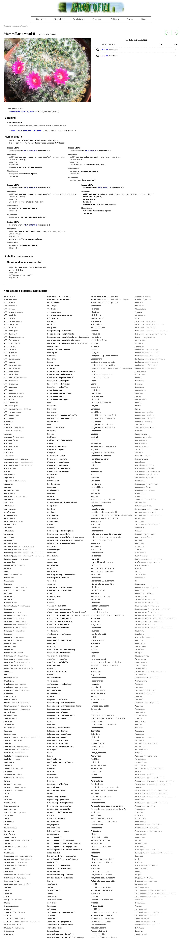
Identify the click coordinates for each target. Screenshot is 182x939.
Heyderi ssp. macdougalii (59, 806)
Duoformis (51, 412)
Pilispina (95, 853)
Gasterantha (52, 565)
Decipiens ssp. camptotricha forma (63, 340)
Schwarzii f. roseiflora (146, 500)
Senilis (138, 531)
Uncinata (139, 728)
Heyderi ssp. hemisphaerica (60, 803)
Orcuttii (95, 740)
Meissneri (95, 525)
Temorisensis (141, 662)
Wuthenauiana (141, 884)
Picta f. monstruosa (100, 841)
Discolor (51, 368)
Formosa (50, 528)
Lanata (94, 350)
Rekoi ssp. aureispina (145, 322)
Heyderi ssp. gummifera (58, 800)
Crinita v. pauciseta (14, 928)
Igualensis (52, 884)
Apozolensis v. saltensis (16, 497)
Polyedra (95, 866)
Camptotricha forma (13, 740)
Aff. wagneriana (11, 415)
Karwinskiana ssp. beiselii (60, 934)
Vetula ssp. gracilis (145, 775)
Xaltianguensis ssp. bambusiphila (151, 891)
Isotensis (51, 903)
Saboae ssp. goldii (144, 412)
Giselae (50, 600)
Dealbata (51, 325)
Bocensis (8, 634)
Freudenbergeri (54, 550)
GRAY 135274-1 (105, 188)
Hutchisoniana (53, 872)
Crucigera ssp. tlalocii (58, 297)
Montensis (95, 619)
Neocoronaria (97, 681)
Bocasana (8, 609)
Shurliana (139, 544)
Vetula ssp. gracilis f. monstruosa (151, 790)
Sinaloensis (140, 553)
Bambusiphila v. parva (14, 565)
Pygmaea (138, 312)
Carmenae (8, 772)
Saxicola (139, 453)
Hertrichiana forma (56, 790)
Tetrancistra (141, 681)
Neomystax (95, 684)
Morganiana (96, 625)
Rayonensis (140, 315)
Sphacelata (140, 584)
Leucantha (95, 387)
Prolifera (95, 909)
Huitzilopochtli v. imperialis (61, 856)
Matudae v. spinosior (101, 503)
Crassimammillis (11, 906)
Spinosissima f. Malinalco (147, 612)
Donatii (50, 403)
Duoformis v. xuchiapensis (59, 418)
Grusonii (51, 675)
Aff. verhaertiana (12, 412)
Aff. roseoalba (11, 403)
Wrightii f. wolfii (144, 878)
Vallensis (139, 740)
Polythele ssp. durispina (103, 878)
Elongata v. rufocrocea (58, 472)
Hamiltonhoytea (54, 759)
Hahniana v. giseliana (57, 744)
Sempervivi (140, 528)
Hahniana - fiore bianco (58, 728)
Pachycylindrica (98, 753)
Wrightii (139, 875)
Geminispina (52, 572)
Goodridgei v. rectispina (59, 640)
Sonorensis (140, 578)
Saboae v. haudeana (144, 422)
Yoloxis (138, 906)
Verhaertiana (141, 762)
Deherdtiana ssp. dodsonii (59, 350)
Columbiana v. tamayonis (15, 866)
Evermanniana (53, 500)
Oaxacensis (96, 709)
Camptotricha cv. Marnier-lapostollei (22, 737)
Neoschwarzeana (98, 690)
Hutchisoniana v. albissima (60, 878)
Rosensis (139, 384)
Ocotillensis (97, 728)
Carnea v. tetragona (13, 790)
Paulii (94, 775)
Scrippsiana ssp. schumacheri (149, 509)
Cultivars (114, 19)
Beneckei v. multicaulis (15, 587)
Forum (130, 19)
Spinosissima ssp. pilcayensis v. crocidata (155, 619)
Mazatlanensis (97, 509)
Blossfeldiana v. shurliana (17, 606)
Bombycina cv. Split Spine (16, 656)
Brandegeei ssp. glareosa (16, 687)
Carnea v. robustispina (15, 787)
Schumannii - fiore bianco (147, 484)
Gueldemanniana (54, 678)
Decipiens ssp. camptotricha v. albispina (67, 343)
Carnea (7, 781)
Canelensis (9, 762)
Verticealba (140, 765)
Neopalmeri (96, 687)
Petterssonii (97, 825)
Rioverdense (140, 372)
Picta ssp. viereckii (101, 847)
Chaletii (8, 819)
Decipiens (51, 328)
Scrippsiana (140, 503)
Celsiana (8, 800)
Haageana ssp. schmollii (58, 719)
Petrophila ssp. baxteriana (104, 822)
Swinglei (139, 653)
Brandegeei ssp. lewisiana (16, 690)
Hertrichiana (53, 787)
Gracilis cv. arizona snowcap (61, 650)
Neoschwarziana (98, 694)
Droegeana (51, 406)
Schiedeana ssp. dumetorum (147, 472)
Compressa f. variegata (15, 878)
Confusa (7, 887)
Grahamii (51, 669)
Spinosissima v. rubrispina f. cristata (153, 628)
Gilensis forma (54, 597)
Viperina (139, 812)
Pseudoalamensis (98, 925)
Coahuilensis (10, 837)
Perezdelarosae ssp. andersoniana (107, 806)
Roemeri (138, 378)
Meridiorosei (97, 553)
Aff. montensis (11, 381)
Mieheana (95, 594)
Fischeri (51, 509)
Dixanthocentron (54, 390)
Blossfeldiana (10, 603)
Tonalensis (140, 712)
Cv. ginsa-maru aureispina (59, 315)
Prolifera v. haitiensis (102, 919)
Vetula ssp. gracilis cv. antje (150, 778)
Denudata (51, 356)
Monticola (95, 622)
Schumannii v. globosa (145, 490)
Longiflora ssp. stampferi (103, 415)
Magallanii (96, 443)
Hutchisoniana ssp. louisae (60, 875)
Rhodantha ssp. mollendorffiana (150, 359)
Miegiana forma (98, 590)
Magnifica (95, 450)
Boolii (7, 675)
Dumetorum (51, 409)
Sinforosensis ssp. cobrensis (149, 559)
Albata (7, 425)
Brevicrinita (10, 697)
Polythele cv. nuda (100, 872)
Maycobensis (96, 506)
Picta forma (96, 844)
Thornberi (139, 700)
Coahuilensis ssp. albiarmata (18, 841)
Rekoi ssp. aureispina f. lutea (150, 325)
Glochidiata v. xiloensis (59, 634)
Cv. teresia (52, 318)
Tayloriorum (140, 659)
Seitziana (139, 522)
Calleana (8, 731)
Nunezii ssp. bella (100, 706)
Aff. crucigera (11, 331)
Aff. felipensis (11, 340)
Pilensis (95, 850)
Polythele (95, 869)
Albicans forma (11, 440)
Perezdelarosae (98, 803)
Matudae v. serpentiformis (103, 500)
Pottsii (94, 897)
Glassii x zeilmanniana (58, 628)
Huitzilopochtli (54, 837)
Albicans (8, 434)
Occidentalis (97, 722)
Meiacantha (96, 522)
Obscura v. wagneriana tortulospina (108, 719)
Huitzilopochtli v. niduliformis (62, 859)
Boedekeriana (10, 644)
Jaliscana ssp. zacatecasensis (61, 912)
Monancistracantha (99, 612)
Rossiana (139, 393)
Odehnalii (95, 731)
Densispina (52, 353)
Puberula (139, 303)
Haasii (50, 722)
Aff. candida (10, 315)
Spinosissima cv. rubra (146, 600)
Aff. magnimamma (11, 372)
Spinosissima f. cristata (147, 606)
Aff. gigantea (10, 353)
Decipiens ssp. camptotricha (60, 334)
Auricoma (8, 528)
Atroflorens (9, 512)
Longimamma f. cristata (102, 425)
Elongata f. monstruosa (58, 462)
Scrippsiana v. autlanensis (148, 515)
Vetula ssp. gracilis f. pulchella (151, 794)
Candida (7, 744)
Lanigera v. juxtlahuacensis (104, 356)
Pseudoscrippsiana (143, 300)
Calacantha (9, 725)
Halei (49, 753)
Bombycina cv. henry (13, 653)
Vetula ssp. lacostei (145, 806)
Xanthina (139, 900)
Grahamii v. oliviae (56, 672)
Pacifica (95, 759)
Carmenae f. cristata (14, 778)
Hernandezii (52, 778)
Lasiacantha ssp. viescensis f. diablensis (111, 368)
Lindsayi (95, 400)
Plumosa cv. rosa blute (102, 859)
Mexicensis (96, 556)
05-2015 (104, 50)
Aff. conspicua (11, 325)
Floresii (51, 525)
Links (143, 19)
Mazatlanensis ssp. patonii (104, 512)
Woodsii (138, 872)
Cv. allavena (53, 303)
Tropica (138, 719)
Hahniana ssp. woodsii (57, 737)
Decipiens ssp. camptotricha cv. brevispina (68, 337)
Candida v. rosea (12, 759)
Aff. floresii (10, 347)
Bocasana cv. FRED (12, 612)
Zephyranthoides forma (145, 922)
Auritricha (9, 537)
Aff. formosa (10, 350)
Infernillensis (54, 891)
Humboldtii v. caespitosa (59, 869)
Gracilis (51, 647)
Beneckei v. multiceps (14, 590)
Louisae (94, 434)
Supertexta (140, 644)
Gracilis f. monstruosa (58, 656)
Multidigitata (97, 640)
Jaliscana (51, 909)
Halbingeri (52, 750)
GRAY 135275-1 (31, 151)
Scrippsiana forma (143, 506)
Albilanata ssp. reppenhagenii (18, 462)
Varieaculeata (141, 750)
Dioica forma (53, 365)
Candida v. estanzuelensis (16, 756)
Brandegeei (9, 681)
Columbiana (9, 853)
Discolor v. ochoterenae (58, 384)
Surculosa (139, 650)
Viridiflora (140, 819)
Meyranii (95, 559)
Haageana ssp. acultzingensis (61, 703)
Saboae (138, 409)
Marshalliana (97, 487)
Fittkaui (51, 512)
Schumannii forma (143, 487)
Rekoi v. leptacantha (145, 337)
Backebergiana (10, 544)
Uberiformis (140, 722)
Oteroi (94, 750)
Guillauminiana (54, 690)
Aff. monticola (11, 384)
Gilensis (51, 594)
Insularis (51, 897)
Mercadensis (96, 550)
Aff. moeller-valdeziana (15, 378)
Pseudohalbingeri (99, 931)
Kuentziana (96, 337)
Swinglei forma (142, 656)
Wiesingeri (140, 847)
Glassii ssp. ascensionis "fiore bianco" (66, 612)
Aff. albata (9, 303)
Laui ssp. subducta (100, 378)
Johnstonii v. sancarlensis (60, 925)
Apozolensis (9, 494)
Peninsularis (97, 781)
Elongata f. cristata (57, 459)
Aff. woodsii (10, 418)
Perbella (95, 794)
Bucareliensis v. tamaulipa (17, 709)
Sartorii (139, 450)
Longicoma (95, 409)
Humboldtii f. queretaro (58, 866)
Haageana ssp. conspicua (58, 709)
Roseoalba (139, 387)
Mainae (94, 465)
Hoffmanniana (53, 822)
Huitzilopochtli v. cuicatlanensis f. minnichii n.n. (65, 851)
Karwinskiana (53, 931)
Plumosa (94, 856)
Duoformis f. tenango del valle (62, 415)
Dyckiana (51, 431)
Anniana (7, 487)
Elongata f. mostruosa (57, 465)
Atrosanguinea (10, 515)
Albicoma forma (11, 447)
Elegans (50, 443)
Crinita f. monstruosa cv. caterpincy (22, 922)
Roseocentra (140, 390)
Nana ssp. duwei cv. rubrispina (106, 662)
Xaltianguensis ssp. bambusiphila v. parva (155, 894)
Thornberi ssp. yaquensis (147, 703)
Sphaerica (139, 590)
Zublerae (139, 931)
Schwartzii (140, 494)
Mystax (94, 650)
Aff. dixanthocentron (14, 337)
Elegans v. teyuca (55, 450)
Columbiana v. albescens (15, 862)
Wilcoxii (139, 856)
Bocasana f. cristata (14, 619)
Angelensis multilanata (15, 481)
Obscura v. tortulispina (102, 715)
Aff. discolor (10, 334)
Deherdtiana (52, 347)
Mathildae (95, 494)
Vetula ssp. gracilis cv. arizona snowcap (154, 781)
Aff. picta (9, 400)
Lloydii (94, 406)
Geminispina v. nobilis (58, 578)
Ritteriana (140, 375)
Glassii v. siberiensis (58, 625)
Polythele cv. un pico (101, 875)
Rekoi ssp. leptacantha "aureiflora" (152, 331)
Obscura (94, 712)
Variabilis (140, 747)
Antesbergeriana (11, 490)
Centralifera (10, 803)
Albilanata (9, 456)
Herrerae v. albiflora (57, 784)
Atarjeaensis (10, 509)
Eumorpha (51, 494)
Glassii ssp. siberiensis (59, 619)
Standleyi (139, 634)
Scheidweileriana (143, 456)
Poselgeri (95, 894)
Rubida (138, 397)
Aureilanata (9, 519)
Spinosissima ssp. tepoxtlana (149, 622)
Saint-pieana (141, 434)
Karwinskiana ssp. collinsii (104, 297)
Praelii (94, 903)
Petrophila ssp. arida (101, 819)
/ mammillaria (16, 26)
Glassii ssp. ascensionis (59, 609)
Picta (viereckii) (99, 837)
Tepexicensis (141, 665)
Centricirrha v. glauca (15, 812)
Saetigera (139, 425)
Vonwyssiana (140, 834)
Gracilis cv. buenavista (58, 653)
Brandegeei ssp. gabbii (15, 684)
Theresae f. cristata (145, 694)
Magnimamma (96, 462)
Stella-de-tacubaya (144, 637)
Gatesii (50, 569)
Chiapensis (9, 822)
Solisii (138, 572)
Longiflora (96, 412)
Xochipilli (140, 903)
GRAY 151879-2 (31, 188)
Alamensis (8, 422)
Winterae (139, 862)
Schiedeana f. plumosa (145, 469)
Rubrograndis (141, 400)
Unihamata (139, 731)
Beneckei (8, 584)
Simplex (138, 550)
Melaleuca (95, 528)
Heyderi (50, 794)
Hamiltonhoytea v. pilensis (60, 762)
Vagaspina (139, 734)
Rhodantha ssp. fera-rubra (147, 353)
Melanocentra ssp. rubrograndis (106, 537)
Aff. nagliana (10, 387)
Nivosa (94, 697)
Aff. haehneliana (12, 359)
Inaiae (50, 887)
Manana (94, 475)
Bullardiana (9, 712)
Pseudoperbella (98, 934)
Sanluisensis (141, 443)
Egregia (50, 434)
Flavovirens (52, 522)
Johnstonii (52, 919)
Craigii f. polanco (13, 900)
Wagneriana (140, 837)
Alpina (7, 472)
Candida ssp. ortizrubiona (16, 750)
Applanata (8, 500)
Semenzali (97, 19)
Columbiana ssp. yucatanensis (18, 859)
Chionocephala (10, 828)
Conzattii (8, 891)
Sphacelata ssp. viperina (147, 587)
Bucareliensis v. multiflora (17, 706)
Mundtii (94, 647)
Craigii (7, 897)
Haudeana (51, 769)
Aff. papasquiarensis (14, 393)
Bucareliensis (10, 700)
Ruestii (138, 403)
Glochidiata (52, 631)
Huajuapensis (53, 825)
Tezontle (139, 684)
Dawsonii (51, 322)
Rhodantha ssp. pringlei (146, 362)
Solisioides (140, 575)
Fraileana (51, 547)
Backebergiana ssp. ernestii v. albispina (24, 553)
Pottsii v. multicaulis (102, 900)
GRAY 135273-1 (31, 225)
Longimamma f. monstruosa (103, 428)
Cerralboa (8, 816)
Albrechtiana (10, 469)
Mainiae (94, 469)
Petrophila (96, 816)
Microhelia (96, 575)
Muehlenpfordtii (98, 634)
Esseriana (51, 487)
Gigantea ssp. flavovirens (59, 590)
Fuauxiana (51, 553)
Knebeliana (96, 322)
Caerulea (8, 722)
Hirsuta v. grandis (56, 819)
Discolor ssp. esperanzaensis (61, 372)
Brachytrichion (11, 678)
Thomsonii (139, 697)
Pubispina (139, 306)
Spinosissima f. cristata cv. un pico (152, 609)
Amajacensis (9, 475)
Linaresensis (97, 397)
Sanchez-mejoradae (143, 437)
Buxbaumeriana (10, 715)
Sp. (136, 581)
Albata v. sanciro (12, 431)
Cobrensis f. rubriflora (15, 847)
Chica (6, 825)
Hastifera (51, 765)
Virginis (139, 816)
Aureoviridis (10, 525)
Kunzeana (95, 347)
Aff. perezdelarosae (13, 397)
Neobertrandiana (98, 678)
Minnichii (95, 600)
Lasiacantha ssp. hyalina (103, 365)
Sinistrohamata (142, 565)
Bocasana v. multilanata (15, 628)
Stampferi (139, 631)
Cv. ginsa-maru (54, 312)
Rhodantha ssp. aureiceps (147, 350)
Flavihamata (52, 519)
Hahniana (51, 725)
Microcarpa (96, 565)
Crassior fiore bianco (14, 912)
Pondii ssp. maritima (101, 887)
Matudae (94, 497)
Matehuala (95, 490)
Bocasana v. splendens (14, 631)
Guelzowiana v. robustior (59, 684)
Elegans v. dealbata (56, 447)
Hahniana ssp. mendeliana (59, 734)
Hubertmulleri (53, 828)
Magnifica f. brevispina (102, 453)
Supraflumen (140, 647)
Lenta (93, 381)
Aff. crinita (10, 328)
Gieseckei (51, 581)
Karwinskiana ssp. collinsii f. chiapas (110, 300)
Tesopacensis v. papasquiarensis (150, 672)
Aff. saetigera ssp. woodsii (17, 409)
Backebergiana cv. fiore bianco (19, 547)
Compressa (8, 872)
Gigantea (51, 584)
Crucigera (8, 934)
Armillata (8, 503)
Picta (93, 834)
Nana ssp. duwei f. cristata (104, 665)
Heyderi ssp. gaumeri (57, 797)
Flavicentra (52, 515)
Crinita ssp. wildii (13, 925)
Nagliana (95, 653)
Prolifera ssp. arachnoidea (104, 912)
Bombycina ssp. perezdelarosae (18, 669)
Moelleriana (96, 609)
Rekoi (137, 318)
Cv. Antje (51, 306)
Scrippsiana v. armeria (146, 512)
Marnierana (96, 484)
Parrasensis (96, 772)
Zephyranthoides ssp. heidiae (149, 925)
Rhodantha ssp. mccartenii (147, 356)
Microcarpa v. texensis (102, 572)
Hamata (50, 756)
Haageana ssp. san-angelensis (61, 715)
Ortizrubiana (97, 747)
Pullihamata (140, 309)
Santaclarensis (142, 447)
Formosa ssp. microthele (58, 534)
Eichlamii (51, 437)
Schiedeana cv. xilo (144, 465)
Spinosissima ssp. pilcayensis (149, 615)
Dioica (50, 362)
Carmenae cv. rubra (13, 775)
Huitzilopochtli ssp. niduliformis (63, 844)
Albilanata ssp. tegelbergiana (18, 465)
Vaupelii (139, 753)
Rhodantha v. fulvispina (146, 365)
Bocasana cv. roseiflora (15, 615)
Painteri (95, 762)
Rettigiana (140, 340)
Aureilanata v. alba (13, 522)
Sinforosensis (141, 556)
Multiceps (95, 637)
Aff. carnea (9, 318)
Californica (9, 728)
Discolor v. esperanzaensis (60, 378)
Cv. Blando (52, 309)
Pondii (94, 884)
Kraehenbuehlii (98, 328)
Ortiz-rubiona (97, 744)
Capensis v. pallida (13, 769)
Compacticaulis (11, 869)
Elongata (51, 453)
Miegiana (95, 587)
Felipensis (52, 506)
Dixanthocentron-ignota (58, 400)
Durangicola (52, 422)
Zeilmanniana (141, 909)
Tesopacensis (141, 669)
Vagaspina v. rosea (144, 737)
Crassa (7, 903)
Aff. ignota (9, 362)
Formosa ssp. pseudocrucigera (61, 544)
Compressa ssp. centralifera (17, 884)
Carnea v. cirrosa (12, 784)
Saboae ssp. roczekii (145, 418)
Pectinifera (96, 778)
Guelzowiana (52, 681)
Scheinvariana (141, 459)
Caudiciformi (78, 19)
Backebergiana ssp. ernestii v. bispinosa (24, 556)
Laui (93, 372)
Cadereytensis (10, 719)
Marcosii (95, 478)
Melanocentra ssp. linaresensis (106, 534)
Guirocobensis (53, 694)
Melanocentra (97, 531)
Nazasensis (96, 672)
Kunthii (94, 343)
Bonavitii (8, 672)
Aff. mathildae (11, 375)
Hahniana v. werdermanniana (60, 747)
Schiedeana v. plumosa (145, 478)
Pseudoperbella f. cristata (104, 937)
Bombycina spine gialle (15, 665)
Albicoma (8, 443)
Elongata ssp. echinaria (58, 469)
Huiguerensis (53, 834)
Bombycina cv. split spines (17, 659)
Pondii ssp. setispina (101, 891)
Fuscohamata (52, 556)
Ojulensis (95, 737)
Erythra (50, 478)
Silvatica (139, 547)
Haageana (51, 697)
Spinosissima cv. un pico (147, 603)
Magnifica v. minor (100, 459)
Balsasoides (9, 562)
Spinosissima (141, 597)
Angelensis (9, 478)
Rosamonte (139, 381)
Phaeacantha (96, 828)
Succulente (59, 19)
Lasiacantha (96, 359)
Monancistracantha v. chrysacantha (107, 615)
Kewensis (95, 309)
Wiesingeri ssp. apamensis (147, 850)
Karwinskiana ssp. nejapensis (105, 303)
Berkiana (8, 594)
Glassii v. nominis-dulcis (59, 622)
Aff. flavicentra (12, 343)
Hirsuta (50, 816)
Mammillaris (96, 472)
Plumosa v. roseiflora (101, 862)
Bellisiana (9, 581)
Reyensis (139, 343)
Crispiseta (9, 931)
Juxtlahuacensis (54, 928)
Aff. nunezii (10, 390)
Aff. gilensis (10, 356)
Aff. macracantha (12, 368)
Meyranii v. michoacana (102, 562)
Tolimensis (140, 709)
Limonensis (96, 393)
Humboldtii (52, 862)
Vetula (138, 772)
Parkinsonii (96, 769)
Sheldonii (139, 540)
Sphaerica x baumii (144, 594)
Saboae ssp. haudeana (145, 415)
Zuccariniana (141, 934)
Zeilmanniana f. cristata (147, 916)
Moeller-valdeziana (100, 606)
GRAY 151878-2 (92, 151)
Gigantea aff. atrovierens (59, 587)
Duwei (49, 425)
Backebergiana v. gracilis (16, 559)
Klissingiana (97, 318)
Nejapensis (96, 675)
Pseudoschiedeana (143, 297)
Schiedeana (140, 462)
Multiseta (95, 644)
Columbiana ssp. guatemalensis (18, 856)
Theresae (139, 687)
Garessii (51, 559)
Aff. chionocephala (13, 322)
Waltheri (139, 841)
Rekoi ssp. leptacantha (146, 328)
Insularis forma (54, 900)
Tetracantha (140, 675)
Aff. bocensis (10, 306)
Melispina (95, 544)
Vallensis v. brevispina (146, 744)
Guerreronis (52, 687)
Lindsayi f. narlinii (101, 403)
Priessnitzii (97, 906)
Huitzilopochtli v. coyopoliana (62, 847)
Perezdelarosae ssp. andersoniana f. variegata (108, 810)
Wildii (138, 859)
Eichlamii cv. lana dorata (59, 440)
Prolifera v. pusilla (101, 922)
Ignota (50, 881)
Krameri (94, 331)
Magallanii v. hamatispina (103, 447)
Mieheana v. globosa (100, 597)
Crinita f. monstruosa (14, 919)
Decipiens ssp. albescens (59, 331)
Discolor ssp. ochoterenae (59, 375)
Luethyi (94, 437)
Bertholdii (9, 600)
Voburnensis (140, 822)
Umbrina (138, 725)
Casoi (6, 797)
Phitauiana (96, 831)
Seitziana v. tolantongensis (148, 525)
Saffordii (139, 431)
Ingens (50, 894)
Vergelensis (140, 759)
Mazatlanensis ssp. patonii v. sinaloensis (111, 515)
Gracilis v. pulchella (57, 662)
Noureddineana (97, 700)
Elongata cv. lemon (56, 456)
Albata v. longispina (14, 428)
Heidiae (50, 772)
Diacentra (51, 359)
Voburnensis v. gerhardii (147, 828)
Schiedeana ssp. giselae (146, 475)
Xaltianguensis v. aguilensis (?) (151, 897)
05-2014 (104, 56)
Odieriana (95, 734)
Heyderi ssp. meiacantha (58, 809)
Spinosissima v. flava (145, 625)
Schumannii (140, 481)
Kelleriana (96, 306)
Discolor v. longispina (58, 381)
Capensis (8, 765)
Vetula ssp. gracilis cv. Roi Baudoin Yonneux (152, 785)
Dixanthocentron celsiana (59, 393)
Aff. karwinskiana (12, 365)
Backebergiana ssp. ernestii (17, 550)
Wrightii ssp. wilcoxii (146, 881)
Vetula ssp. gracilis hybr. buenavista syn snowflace (155, 798)
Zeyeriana (139, 928)
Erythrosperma (53, 484)
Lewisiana (95, 390)
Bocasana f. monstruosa (15, 622)
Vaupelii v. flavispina (146, 756)
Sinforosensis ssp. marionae (148, 562)
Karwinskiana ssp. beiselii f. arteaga (65, 937)
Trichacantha (141, 715)
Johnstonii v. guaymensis (59, 922)
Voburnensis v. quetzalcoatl (148, 831)
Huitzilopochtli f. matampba (60, 841)
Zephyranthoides (142, 919)
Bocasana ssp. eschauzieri (16, 625)
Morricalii (96, 628)
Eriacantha (52, 475)
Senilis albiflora (143, 537)
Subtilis (139, 640)
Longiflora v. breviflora (103, 418)
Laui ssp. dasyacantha (101, 375)
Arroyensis (9, 506)
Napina (94, 669)
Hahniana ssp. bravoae (57, 731)
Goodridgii (52, 644)
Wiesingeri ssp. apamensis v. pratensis (153, 853)
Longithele (96, 431)
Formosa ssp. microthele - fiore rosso (65, 537)
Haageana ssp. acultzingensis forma (64, 706)
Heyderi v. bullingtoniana (59, 812)
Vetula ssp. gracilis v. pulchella (151, 803)
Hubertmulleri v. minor (58, 831)
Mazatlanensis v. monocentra (104, 519)
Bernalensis (9, 597)
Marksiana (95, 481)
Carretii (8, 794)
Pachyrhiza (96, 756)
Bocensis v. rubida (13, 640)
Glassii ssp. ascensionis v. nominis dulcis (68, 615)
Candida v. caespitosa (14, 753)
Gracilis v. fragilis (57, 659)
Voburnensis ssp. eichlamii (148, 825)
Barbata (7, 569)
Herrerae (51, 781)
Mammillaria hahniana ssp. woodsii (22, 112)
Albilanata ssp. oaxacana (16, 459)
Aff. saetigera (11, 406)
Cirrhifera (9, 831)
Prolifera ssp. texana (101, 916)
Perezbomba (96, 800)
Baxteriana (9, 578)
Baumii (7, 572)
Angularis (8, 484)
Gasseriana (52, 562)
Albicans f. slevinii (14, 437)
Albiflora (8, 453)
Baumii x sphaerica (13, 575)
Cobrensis (8, 844)
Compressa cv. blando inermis (18, 875)
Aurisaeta (8, 534)
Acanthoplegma (10, 300)
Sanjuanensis (141, 440)
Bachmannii (9, 540)
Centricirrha (10, 809)
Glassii (50, 603)
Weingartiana (141, 844)
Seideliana (140, 519)
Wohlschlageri (141, 869)
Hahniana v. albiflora (57, 740)
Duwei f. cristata (55, 428)
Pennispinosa (97, 784)
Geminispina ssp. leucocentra (61, 575)
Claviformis (9, 834)
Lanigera (95, 353)
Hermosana (51, 775)
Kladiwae (95, 312)
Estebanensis (53, 490)
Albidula (8, 450)
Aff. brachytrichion (13, 312)
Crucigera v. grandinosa (58, 300)
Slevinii (139, 569)
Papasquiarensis (98, 765)
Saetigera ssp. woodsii (146, 428)
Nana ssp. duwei (98, 659)
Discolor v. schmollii (57, 387)
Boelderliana (10, 647)
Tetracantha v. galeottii (147, 678)
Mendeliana (96, 547)
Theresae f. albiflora (145, 690)
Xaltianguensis (142, 887)
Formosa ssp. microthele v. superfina (65, 540)
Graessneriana (53, 665)
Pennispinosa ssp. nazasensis (105, 787)
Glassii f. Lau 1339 (56, 606)
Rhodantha (139, 347)
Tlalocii (139, 706)
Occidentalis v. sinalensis (104, 725)
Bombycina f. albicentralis (17, 662)
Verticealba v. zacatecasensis (149, 769)
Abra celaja (9, 297)
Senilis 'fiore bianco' (146, 534)
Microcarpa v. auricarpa (102, 569)
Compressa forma (11, 881)
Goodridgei (52, 637)
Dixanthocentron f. (56, 397)
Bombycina (8, 650)
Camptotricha (10, 734)
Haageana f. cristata (57, 700)
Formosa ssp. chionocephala (60, 531)
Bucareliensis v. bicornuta (17, 703)
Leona (93, 384)
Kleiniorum (96, 315)
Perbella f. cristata (101, 797)
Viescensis (140, 809)
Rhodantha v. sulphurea (146, 368)
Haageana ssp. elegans (57, 712)
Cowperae (8, 894)
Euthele (50, 497)
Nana (93, 656)
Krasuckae (95, 334)
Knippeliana (96, 325)
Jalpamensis (52, 916)
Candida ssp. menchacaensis (17, 747)
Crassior (8, 909)
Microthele (96, 578)
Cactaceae (41, 19)
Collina (7, 850)
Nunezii (94, 703)
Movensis (95, 631)
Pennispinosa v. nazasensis (104, 790)
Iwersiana (51, 906)
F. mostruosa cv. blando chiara (62, 503)
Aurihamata (9, 531)
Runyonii (139, 406)
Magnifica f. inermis (101, 456)
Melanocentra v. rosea (101, 540)
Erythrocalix (53, 481)
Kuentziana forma (99, 340)
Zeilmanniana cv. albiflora (148, 912)
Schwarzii (139, 497)
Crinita (7, 916)
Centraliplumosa (11, 806)
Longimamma (96, 422)
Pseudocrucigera (98, 928)
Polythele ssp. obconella (103, 881)
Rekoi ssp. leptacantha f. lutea (150, 334)
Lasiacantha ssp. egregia (103, 362)
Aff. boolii (9, 309)
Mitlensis (95, 603)
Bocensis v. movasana (14, 637)
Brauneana (8, 694)
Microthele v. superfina (102, 581)
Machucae (95, 440)
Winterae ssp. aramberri (146, 866)
